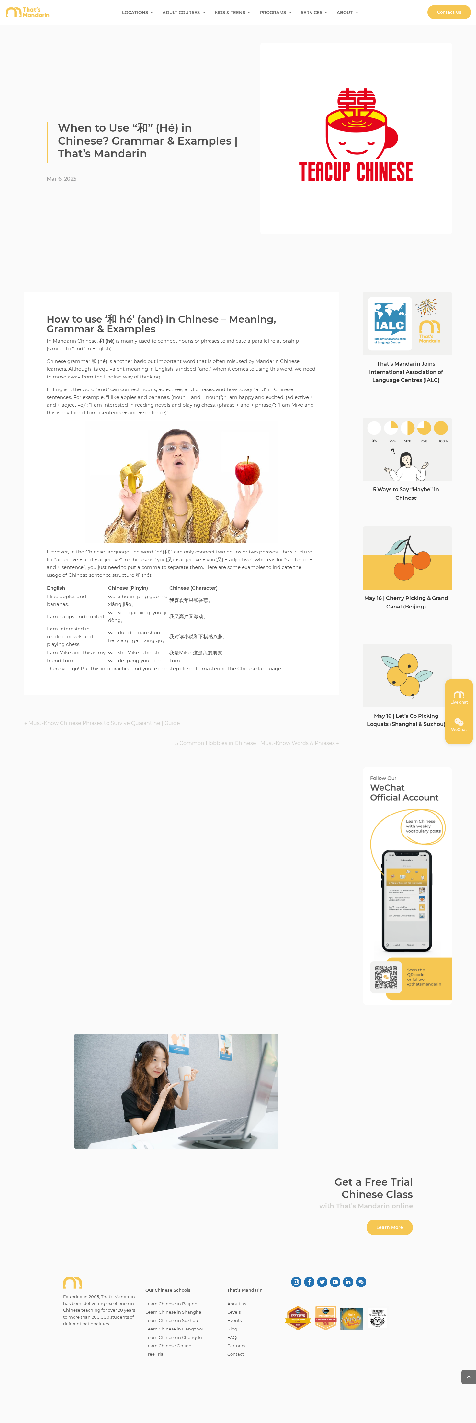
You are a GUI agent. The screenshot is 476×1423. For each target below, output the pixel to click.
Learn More (389, 1227)
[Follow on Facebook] (309, 1282)
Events (234, 1320)
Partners (236, 1345)
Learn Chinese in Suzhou (171, 1320)
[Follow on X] (322, 1282)
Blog (232, 1328)
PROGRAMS (273, 12)
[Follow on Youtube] (335, 1282)
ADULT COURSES (181, 12)
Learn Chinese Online (168, 1345)
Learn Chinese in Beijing (171, 1303)
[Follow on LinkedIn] (348, 1282)
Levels (234, 1312)
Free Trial (155, 1354)
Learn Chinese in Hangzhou (175, 1328)
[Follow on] (361, 1282)
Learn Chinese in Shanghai (174, 1312)
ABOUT (345, 12)
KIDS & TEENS (230, 12)
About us (236, 1303)
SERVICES (311, 12)
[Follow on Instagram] (296, 1282)
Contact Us (449, 12)
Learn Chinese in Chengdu (173, 1337)
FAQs (232, 1337)
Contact (235, 1354)
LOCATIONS (135, 12)
